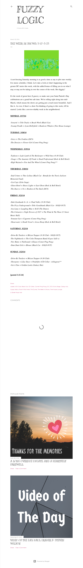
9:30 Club (18, 286)
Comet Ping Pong (40, 286)
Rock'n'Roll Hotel (24, 289)
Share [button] (12, 283)
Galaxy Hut (64, 286)
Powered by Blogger (43, 561)
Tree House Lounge (56, 289)
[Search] (71, 6)
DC (48, 286)
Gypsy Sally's (14, 289)
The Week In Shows (43, 289)
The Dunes (33, 289)
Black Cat (25, 286)
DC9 (51, 286)
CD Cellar (31, 286)
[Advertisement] (41, 372)
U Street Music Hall (16, 292)
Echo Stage (56, 286)
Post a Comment (21, 468)
